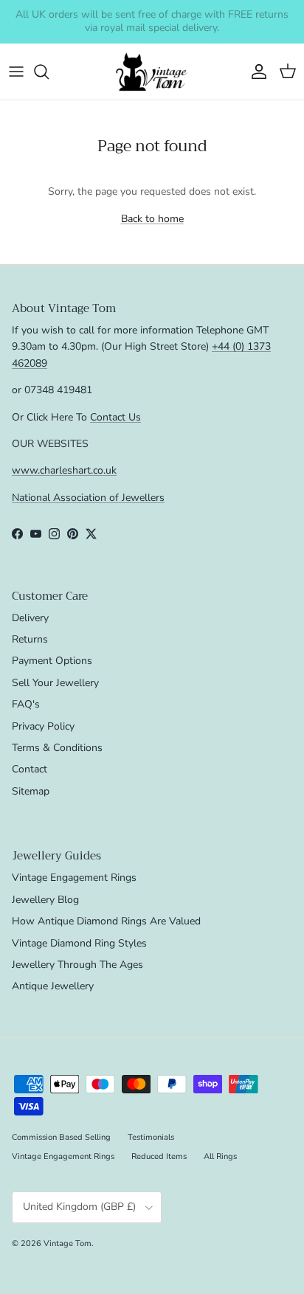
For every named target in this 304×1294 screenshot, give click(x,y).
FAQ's (26, 704)
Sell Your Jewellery (55, 683)
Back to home (152, 219)
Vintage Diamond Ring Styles (79, 943)
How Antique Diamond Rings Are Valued (106, 921)
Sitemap (30, 791)
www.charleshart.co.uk (64, 470)
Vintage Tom (67, 1243)
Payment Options (52, 661)
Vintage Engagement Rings (74, 878)
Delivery (30, 618)
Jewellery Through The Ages (77, 965)
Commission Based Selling (61, 1137)
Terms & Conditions (57, 748)
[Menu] (16, 71)
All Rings (220, 1156)
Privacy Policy (43, 726)
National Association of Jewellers (88, 498)
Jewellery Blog (45, 900)
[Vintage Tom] (152, 72)
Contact (29, 769)
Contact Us (115, 417)
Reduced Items (159, 1156)
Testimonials (151, 1137)
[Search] (48, 71)
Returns (30, 639)
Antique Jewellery (53, 986)
